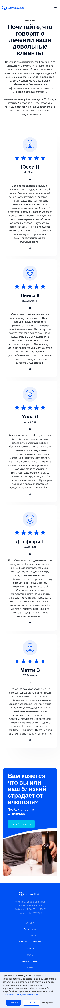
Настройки (48, 1002)
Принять (13, 1002)
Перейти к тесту (21, 824)
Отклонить (31, 1002)
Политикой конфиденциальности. (20, 994)
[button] (55, 8)
